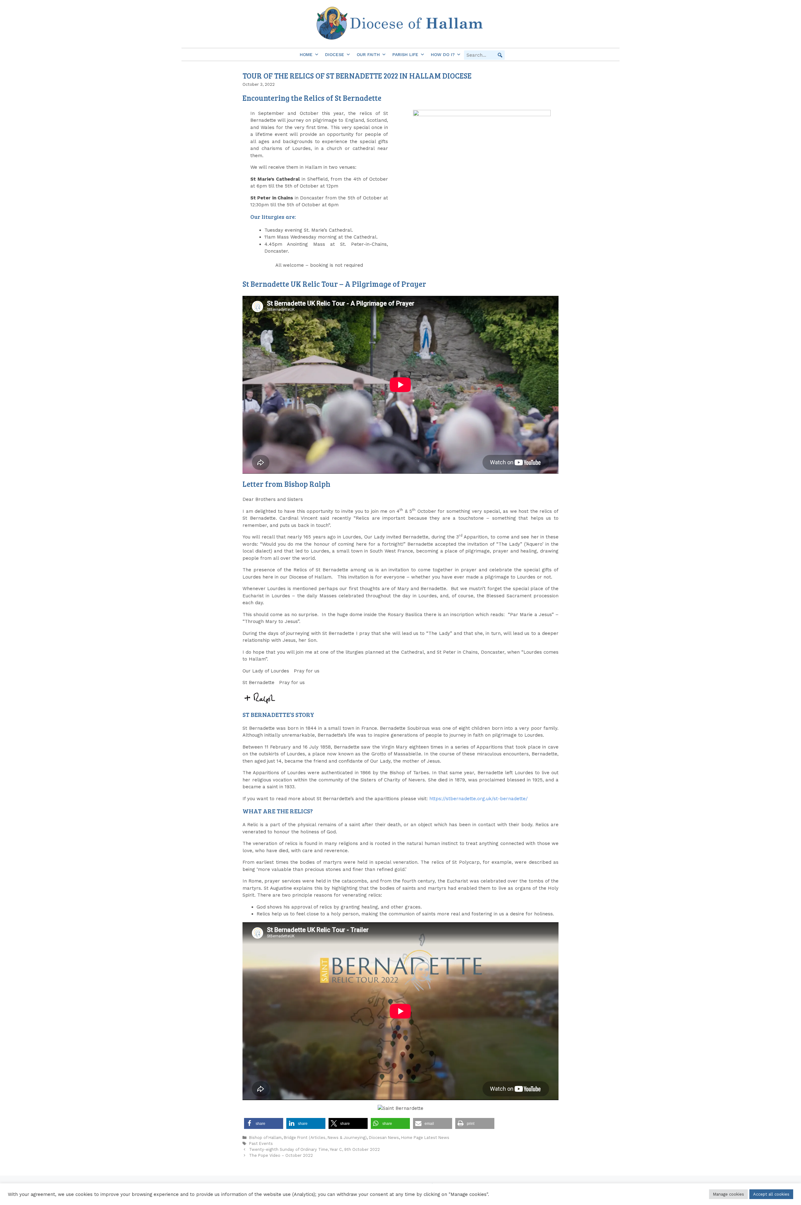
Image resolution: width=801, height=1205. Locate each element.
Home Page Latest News (425, 1137)
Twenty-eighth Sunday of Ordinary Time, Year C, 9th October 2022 (314, 1149)
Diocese (334, 54)
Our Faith (368, 54)
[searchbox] (484, 55)
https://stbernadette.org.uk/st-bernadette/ (478, 798)
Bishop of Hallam (265, 1137)
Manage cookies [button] (728, 1194)
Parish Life (405, 54)
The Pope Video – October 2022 (281, 1155)
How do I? (443, 54)
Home (306, 54)
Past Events (261, 1143)
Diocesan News (384, 1137)
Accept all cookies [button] (771, 1194)
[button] (500, 55)
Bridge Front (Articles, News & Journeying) (325, 1137)
